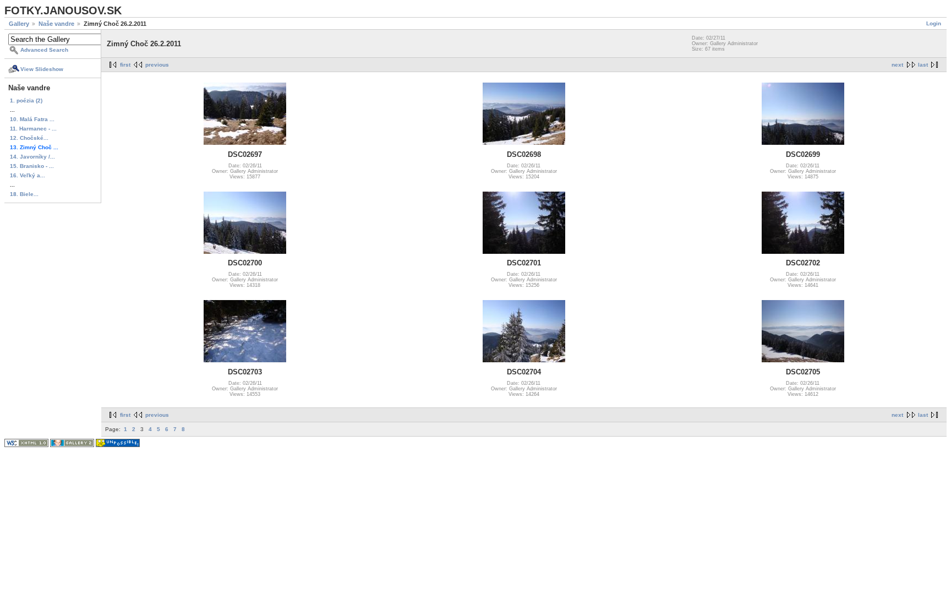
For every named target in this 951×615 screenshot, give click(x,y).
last (923, 65)
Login (933, 23)
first (125, 65)
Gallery (19, 23)
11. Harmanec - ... (33, 129)
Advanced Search (44, 50)
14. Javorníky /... (32, 157)
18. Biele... (24, 194)
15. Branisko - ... (32, 166)
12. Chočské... (29, 138)
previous (157, 65)
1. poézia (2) (26, 100)
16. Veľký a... (27, 175)
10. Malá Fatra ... (32, 119)
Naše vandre (56, 23)
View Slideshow (41, 69)
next (897, 65)
